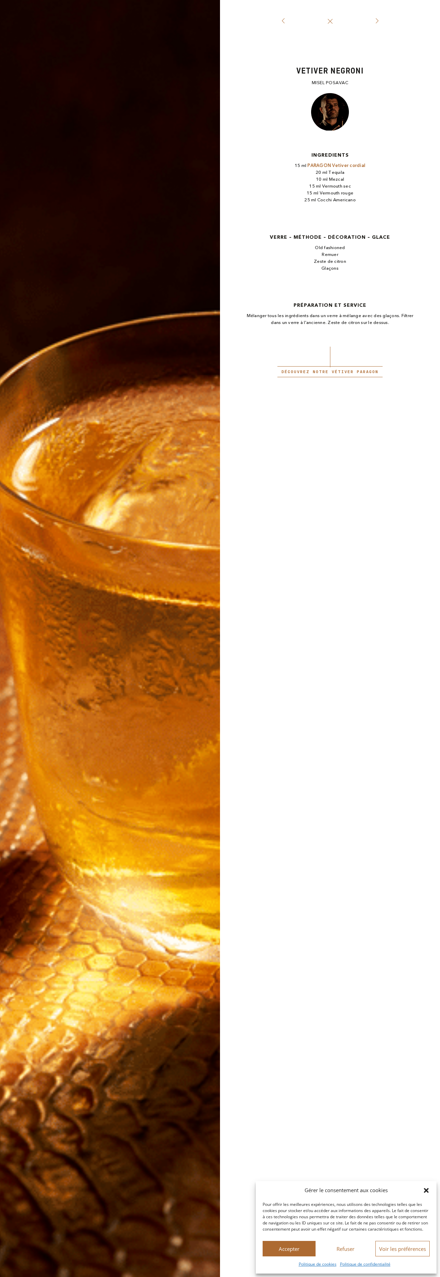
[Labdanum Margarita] (283, 21)
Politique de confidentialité (365, 1264)
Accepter (289, 1248)
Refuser (345, 1248)
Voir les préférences (402, 1248)
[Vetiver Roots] (377, 21)
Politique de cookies (318, 1264)
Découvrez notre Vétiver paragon (330, 372)
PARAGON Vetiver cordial (336, 166)
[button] (426, 1190)
